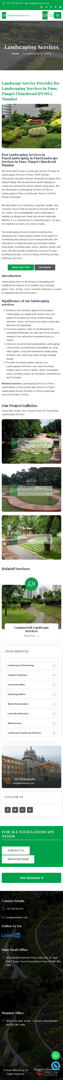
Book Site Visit (21, 267)
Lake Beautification (18, 713)
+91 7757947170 (14, 3)
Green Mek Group (15, 1070)
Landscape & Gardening (21, 665)
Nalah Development (18, 704)
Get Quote (45, 267)
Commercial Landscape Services (31, 629)
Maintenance (15, 723)
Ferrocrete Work (16, 684)
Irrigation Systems (17, 675)
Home (15, 53)
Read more (30, 635)
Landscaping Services (37, 53)
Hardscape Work (16, 694)
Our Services (31, 877)
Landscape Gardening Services (24, 733)
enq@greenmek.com (39, 3)
